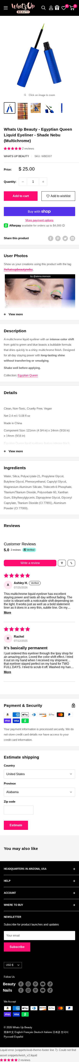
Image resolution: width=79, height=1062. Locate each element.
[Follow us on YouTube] (42, 984)
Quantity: (10, 181)
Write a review (30, 563)
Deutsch (38, 1032)
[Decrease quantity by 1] (23, 182)
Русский (8, 1036)
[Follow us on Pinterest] (35, 984)
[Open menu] (6, 7)
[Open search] (43, 8)
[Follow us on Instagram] (28, 984)
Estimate (16, 825)
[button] (13, 148)
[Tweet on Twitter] (65, 238)
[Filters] (62, 563)
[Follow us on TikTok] (50, 984)
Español (18, 1036)
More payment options (39, 220)
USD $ (9, 965)
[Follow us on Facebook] (21, 984)
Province (10, 783)
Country (9, 765)
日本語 (56, 1032)
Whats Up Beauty (16, 156)
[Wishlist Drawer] (63, 7)
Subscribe (17, 947)
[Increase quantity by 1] (43, 182)
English (19, 1032)
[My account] (51, 8)
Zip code (9, 801)
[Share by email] (72, 238)
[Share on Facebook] (50, 238)
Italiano (48, 1032)
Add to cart (21, 196)
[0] (72, 8)
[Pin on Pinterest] (58, 238)
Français (28, 1032)
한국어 (64, 1032)
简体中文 (9, 1032)
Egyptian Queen (28, 375)
